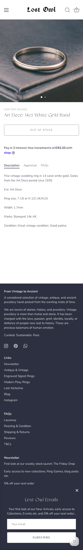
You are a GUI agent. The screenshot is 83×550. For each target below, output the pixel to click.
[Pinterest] (16, 346)
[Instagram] (6, 346)
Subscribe (41, 537)
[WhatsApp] (25, 346)
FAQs (44, 165)
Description (12, 165)
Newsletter (11, 364)
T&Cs (7, 444)
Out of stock (41, 130)
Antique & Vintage (16, 370)
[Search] (67, 10)
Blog (7, 394)
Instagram (11, 400)
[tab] (14, 165)
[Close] (77, 490)
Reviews (10, 438)
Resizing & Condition (17, 426)
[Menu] (6, 10)
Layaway (10, 420)
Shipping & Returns (17, 432)
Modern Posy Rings (17, 382)
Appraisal (30, 165)
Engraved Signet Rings (19, 376)
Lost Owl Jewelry (15, 109)
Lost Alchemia (13, 388)
